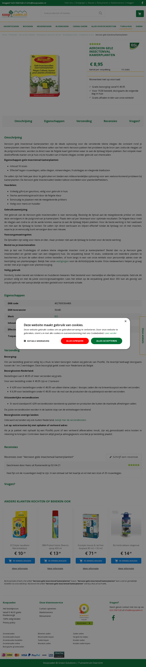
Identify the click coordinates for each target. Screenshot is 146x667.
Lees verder (111, 333)
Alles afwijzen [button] (74, 340)
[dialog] (73, 333)
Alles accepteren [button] (106, 340)
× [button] (125, 321)
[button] (36, 340)
